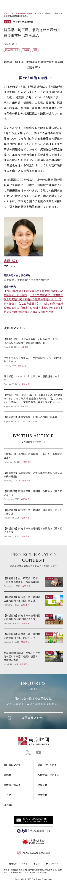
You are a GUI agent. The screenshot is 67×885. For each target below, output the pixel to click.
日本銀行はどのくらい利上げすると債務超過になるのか (33, 380)
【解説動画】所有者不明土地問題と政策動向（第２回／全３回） (33, 514)
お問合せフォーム (33, 717)
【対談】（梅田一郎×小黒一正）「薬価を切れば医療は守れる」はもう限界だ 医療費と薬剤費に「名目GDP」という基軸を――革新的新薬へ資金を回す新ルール (33, 401)
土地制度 (26, 50)
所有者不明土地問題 (24, 13)
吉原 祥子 (11, 261)
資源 (35, 50)
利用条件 (13, 864)
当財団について (12, 765)
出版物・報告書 (12, 785)
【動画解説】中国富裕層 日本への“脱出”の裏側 (33, 417)
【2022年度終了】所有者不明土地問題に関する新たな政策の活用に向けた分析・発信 (33, 299)
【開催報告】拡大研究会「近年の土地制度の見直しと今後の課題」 (33, 476)
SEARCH (9, 805)
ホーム (6, 13)
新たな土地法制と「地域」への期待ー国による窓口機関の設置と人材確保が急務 (33, 656)
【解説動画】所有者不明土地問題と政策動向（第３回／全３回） (33, 495)
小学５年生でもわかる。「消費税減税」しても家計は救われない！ (33, 361)
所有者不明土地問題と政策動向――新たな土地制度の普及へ (33, 458)
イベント (8, 795)
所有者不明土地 (11, 50)
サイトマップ (52, 864)
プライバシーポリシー (31, 864)
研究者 (7, 775)
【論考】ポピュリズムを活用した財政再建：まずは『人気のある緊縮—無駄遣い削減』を (33, 343)
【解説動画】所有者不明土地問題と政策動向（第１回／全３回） (33, 530)
